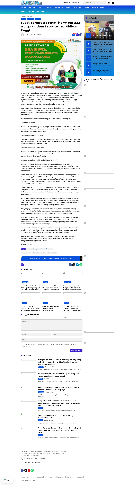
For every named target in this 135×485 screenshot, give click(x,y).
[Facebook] (70, 264)
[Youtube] (29, 470)
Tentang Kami (25, 477)
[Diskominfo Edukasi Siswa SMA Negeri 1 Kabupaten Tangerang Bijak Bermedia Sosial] (51, 278)
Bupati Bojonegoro (33, 249)
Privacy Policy (68, 477)
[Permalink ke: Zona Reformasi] (23, 35)
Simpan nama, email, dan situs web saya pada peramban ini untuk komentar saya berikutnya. (49, 345)
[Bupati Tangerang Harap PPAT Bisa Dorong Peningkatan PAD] (51, 298)
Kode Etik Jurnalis (38, 477)
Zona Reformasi (29, 34)
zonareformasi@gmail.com (32, 462)
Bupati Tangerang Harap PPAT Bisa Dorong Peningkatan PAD (50, 308)
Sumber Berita (52, 253)
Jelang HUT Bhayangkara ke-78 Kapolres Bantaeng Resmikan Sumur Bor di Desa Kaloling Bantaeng (102, 57)
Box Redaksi (80, 477)
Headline (23, 19)
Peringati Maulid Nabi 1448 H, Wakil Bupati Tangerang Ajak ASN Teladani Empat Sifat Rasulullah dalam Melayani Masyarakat (30, 288)
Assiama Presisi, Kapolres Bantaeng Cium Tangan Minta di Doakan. (103, 43)
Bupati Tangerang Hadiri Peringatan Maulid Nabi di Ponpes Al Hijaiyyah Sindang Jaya (72, 288)
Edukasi (45, 282)
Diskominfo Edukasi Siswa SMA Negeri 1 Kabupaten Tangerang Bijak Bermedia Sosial (51, 288)
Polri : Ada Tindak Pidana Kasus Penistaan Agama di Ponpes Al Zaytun (101, 71)
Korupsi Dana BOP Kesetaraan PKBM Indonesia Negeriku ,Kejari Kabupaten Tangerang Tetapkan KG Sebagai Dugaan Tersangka (30, 308)
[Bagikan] (80, 34)
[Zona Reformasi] (39, 3)
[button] (104, 2)
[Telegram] (77, 264)
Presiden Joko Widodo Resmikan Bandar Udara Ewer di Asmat (102, 64)
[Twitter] (73, 264)
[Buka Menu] (113, 3)
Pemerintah (30, 19)
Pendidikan (38, 19)
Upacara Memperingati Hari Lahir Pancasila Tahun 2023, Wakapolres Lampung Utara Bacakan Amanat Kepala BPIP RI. (102, 50)
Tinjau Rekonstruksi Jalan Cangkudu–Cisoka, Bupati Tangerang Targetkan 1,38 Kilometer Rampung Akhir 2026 (72, 308)
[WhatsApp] (80, 264)
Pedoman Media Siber (54, 477)
